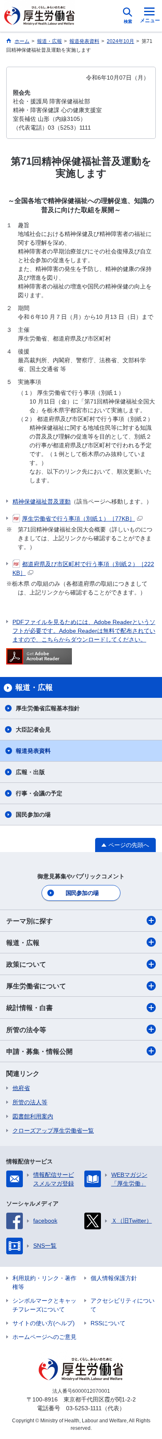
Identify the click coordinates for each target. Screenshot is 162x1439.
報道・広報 (22, 942)
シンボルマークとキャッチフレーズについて (44, 1305)
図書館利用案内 (32, 1116)
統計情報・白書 (29, 1007)
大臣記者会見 (33, 729)
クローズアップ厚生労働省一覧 (53, 1130)
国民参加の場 (33, 814)
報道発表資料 (33, 750)
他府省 (21, 1088)
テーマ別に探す (29, 921)
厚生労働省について (36, 986)
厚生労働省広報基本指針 (48, 708)
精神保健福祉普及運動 (41, 501)
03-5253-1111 (84, 1408)
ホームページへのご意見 (44, 1337)
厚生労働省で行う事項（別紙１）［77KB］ (78, 518)
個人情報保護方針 (114, 1278)
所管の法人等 (29, 1102)
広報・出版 (30, 772)
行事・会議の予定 (39, 793)
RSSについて (108, 1323)
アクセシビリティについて (123, 1305)
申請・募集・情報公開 (39, 1051)
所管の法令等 (26, 1029)
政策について (26, 964)
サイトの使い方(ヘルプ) (43, 1323)
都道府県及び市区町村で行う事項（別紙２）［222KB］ (83, 568)
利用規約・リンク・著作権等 (44, 1282)
